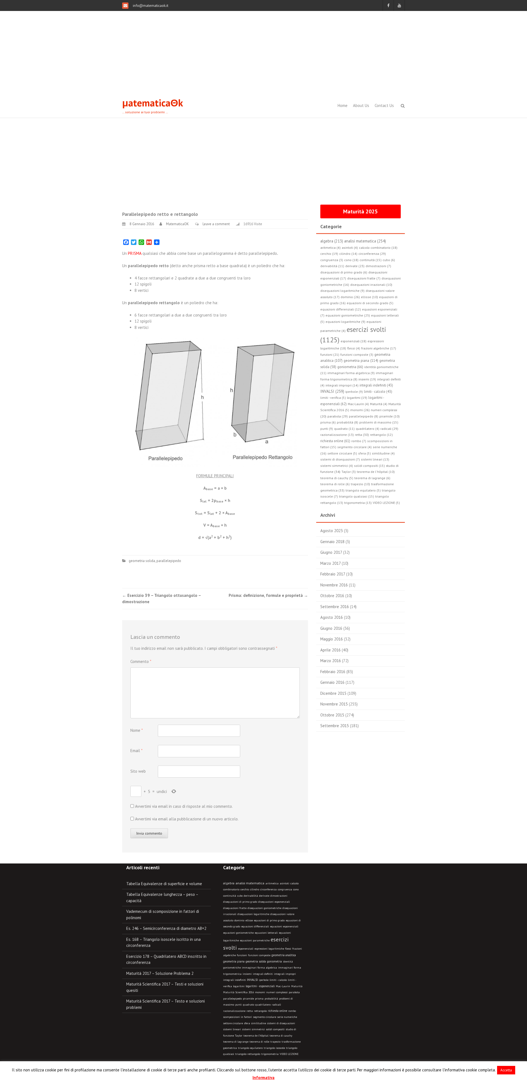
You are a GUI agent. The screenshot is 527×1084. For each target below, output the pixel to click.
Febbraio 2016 (332, 671)
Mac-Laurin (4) (358, 404)
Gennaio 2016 (332, 682)
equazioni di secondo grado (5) (370, 303)
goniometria (274, 961)
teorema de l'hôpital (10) (376, 472)
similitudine (258, 1023)
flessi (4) (353, 348)
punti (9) (326, 429)
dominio (239, 920)
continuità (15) (371, 260)
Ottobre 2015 (332, 715)
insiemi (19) (367, 379)
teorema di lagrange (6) (372, 478)
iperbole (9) (354, 391)
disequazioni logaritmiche (253, 914)
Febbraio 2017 (332, 574)
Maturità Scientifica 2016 (238, 992)
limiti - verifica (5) (333, 398)
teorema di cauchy (281, 1035)
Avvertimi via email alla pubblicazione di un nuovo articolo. (187, 819)
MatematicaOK (177, 224)
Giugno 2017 (331, 552)
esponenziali (245, 948)
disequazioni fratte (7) (363, 278)
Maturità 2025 (360, 211)
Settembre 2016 (334, 606)
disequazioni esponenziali (274, 902)
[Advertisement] (263, 52)
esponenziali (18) (353, 341)
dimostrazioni (278, 895)
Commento (140, 661)
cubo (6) (389, 260)
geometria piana (234, 961)
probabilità (271, 998)
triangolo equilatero (250, 1048)
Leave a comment (216, 224)
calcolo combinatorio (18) (378, 247)
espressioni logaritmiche (269, 948)
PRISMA (134, 253)
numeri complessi (277, 992)
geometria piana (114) (361, 360)
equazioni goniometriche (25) (348, 315)
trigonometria (270, 1054)
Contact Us (384, 105)
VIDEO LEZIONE (289, 1054)
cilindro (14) (348, 254)
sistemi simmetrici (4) (336, 466)
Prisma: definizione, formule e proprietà (268, 595)
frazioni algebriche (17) (378, 348)
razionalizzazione (234, 1011)
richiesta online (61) (335, 441)
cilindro (254, 889)
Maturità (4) (378, 404)
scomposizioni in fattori (237, 1017)
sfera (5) (364, 453)
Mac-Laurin (283, 986)
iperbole (263, 980)
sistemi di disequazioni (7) (340, 459)
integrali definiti (263, 974)
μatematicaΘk (152, 102)
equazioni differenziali (255, 926)
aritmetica (272, 883)
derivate (264, 895)
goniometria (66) (350, 367)
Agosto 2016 (331, 617)
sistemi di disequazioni (281, 1023)
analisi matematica (250, 883)
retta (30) (362, 434)
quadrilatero (263, 1004)
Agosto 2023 (331, 530)
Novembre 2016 (334, 585)
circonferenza (268, 889)
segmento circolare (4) (354, 447)
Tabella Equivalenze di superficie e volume (164, 883)
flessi (288, 948)
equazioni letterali (266, 933)
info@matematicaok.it (150, 5)
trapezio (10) (360, 484)
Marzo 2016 (330, 660)
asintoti (284, 883)
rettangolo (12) (381, 435)
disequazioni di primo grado (240, 902)
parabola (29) (337, 416)
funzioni (242, 955)
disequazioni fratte (234, 908)
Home (342, 105)
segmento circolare (264, 1017)
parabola (294, 992)
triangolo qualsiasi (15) (356, 496)
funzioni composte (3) (356, 354)
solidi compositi (275, 1029)
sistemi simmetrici (253, 1029)
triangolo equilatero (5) (363, 490)
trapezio (275, 1041)
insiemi (247, 974)
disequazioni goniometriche (264, 908)
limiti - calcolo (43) (378, 391)
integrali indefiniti (234, 980)
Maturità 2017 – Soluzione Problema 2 (160, 973)
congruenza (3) (331, 260)
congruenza (285, 889)
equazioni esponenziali (284, 926)
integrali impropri (285, 974)
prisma (259, 998)
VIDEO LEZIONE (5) (386, 503)
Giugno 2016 (331, 628)
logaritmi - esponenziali (260, 986)
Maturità (296, 986)
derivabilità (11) (332, 266)
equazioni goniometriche (238, 933)
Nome (136, 730)
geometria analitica (283, 955)
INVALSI (252, 979)
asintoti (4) (350, 247)
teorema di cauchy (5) (336, 478)
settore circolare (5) (342, 453)
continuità (229, 895)
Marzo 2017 (330, 563)
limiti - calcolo (278, 980)
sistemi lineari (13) (375, 459)
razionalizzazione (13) (337, 435)
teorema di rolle (259, 1041)
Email (136, 750)
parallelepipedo (168, 560)
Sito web (138, 771)
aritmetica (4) (330, 247)
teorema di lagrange (235, 1041)
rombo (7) (358, 441)
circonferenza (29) (372, 253)
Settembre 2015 (334, 725)
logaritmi (239, 986)
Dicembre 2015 (333, 693)
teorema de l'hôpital (255, 1035)
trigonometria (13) (358, 503)
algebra (228, 883)
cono (296, 889)
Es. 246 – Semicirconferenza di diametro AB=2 (166, 928)
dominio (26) (350, 297)
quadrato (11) (344, 429)
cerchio (244, 889)
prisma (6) (328, 422)
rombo (292, 1011)
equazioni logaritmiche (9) (345, 322)
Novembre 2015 (334, 704)
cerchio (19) (329, 254)
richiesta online (277, 1011)
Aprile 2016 (330, 650)
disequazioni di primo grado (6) (343, 272)
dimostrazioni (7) (378, 266)
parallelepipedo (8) (363, 416)
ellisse (249, 920)
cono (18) (351, 260)
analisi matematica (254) (365, 241)
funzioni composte (259, 955)
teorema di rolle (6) (335, 484)
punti (238, 1004)
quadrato (248, 1004)
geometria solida (142, 560)
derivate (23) (355, 266)
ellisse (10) (369, 297)
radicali (276, 1004)
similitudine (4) (383, 453)
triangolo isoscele (274, 1048)
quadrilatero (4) (367, 429)
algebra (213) (331, 241)
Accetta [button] (506, 1070)
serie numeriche (287, 1017)
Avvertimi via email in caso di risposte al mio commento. (184, 806)
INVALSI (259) (332, 391)
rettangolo (260, 1011)
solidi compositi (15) (369, 466)
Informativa (263, 1077)
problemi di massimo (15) (378, 422)
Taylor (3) (348, 472)
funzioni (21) (329, 354)
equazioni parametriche (255, 940)
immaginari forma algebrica (259, 967)
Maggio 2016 (331, 639)
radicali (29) (389, 428)
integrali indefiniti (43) (376, 385)
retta (249, 1011)
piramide (248, 998)
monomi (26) (360, 410)
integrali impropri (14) (342, 385)
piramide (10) (389, 416)
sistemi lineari (232, 1029)
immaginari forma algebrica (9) (351, 373)
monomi (260, 992)
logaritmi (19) (357, 398)
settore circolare (233, 1023)
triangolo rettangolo (247, 1054)
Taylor (238, 1035)
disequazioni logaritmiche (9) (342, 291)
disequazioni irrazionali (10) (371, 285)
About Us (361, 105)
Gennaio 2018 (332, 541)
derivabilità (251, 895)
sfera (247, 1023)
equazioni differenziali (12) (340, 309)
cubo (240, 895)
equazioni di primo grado (269, 920)
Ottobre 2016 (332, 595)
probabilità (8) (347, 422)
